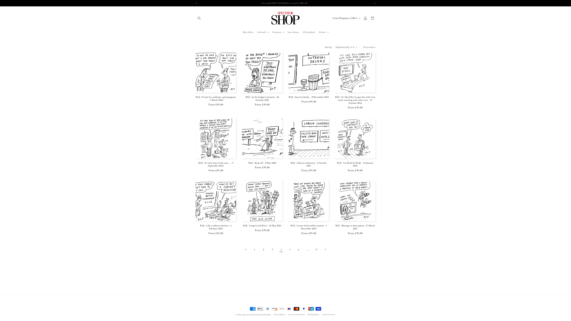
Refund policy (313, 314)
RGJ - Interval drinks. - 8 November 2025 (309, 97)
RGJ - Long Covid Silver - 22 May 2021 (262, 225)
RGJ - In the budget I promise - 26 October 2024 (262, 99)
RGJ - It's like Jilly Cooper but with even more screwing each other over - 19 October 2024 (355, 100)
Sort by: (328, 47)
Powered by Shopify (263, 314)
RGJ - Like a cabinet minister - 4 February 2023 (216, 227)
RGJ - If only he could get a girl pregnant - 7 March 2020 (216, 99)
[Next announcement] (374, 3)
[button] (199, 18)
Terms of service (329, 314)
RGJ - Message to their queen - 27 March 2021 (355, 227)
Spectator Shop (248, 314)
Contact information (296, 314)
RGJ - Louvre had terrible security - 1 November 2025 (309, 227)
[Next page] (325, 249)
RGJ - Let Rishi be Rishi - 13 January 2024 (355, 164)
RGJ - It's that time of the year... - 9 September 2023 (215, 164)
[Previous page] (245, 249)
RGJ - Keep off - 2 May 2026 (262, 162)
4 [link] (281, 249)
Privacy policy (279, 314)
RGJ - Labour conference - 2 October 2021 (309, 164)
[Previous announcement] (196, 3)
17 (316, 249)
